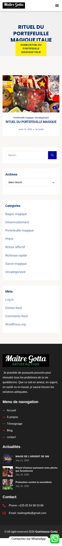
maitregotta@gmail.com (31, 513)
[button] (57, 5)
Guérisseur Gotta (46, 531)
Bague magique (16, 214)
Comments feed (16, 316)
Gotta (41, 129)
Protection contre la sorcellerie (34, 482)
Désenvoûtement (17, 222)
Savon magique (16, 263)
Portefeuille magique (23, 117)
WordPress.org (15, 324)
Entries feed (13, 308)
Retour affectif (15, 247)
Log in (9, 299)
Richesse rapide (16, 255)
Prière (9, 239)
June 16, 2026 (25, 129)
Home (24, 45)
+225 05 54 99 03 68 (30, 505)
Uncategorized (42, 117)
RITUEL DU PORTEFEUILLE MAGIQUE (31, 122)
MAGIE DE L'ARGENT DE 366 (32, 456)
